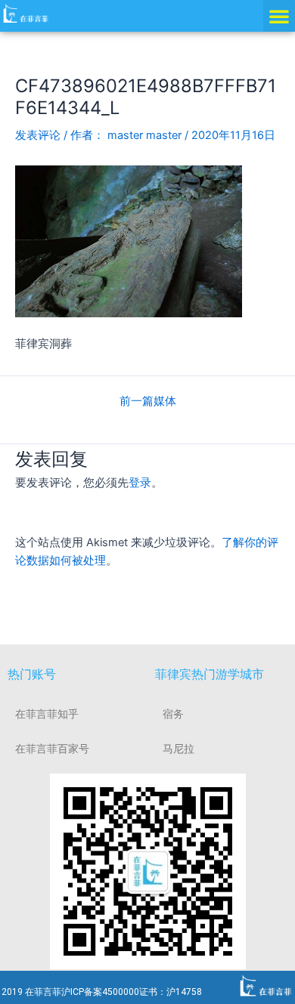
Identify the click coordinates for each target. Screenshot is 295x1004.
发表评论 (38, 135)
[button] (279, 16)
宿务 (173, 714)
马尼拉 (178, 749)
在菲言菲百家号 (52, 749)
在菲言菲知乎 (47, 714)
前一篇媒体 (148, 401)
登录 (140, 483)
